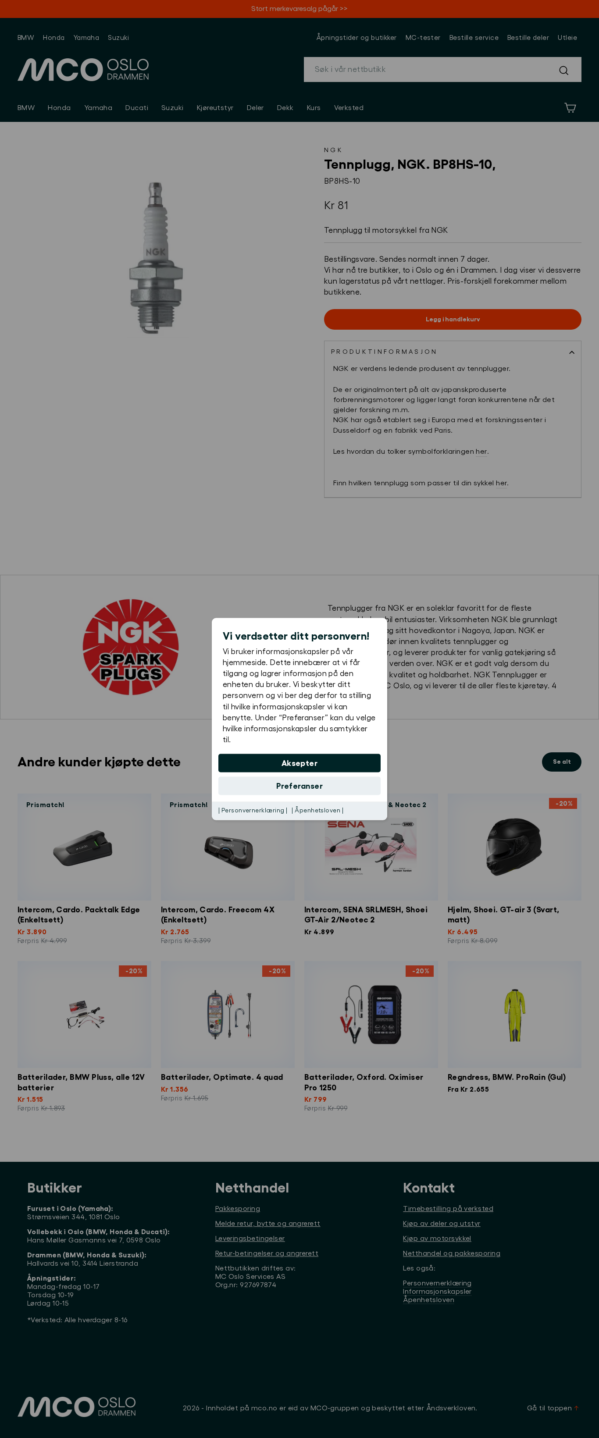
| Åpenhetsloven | (317, 811)
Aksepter (300, 763)
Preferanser (299, 786)
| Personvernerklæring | (252, 811)
